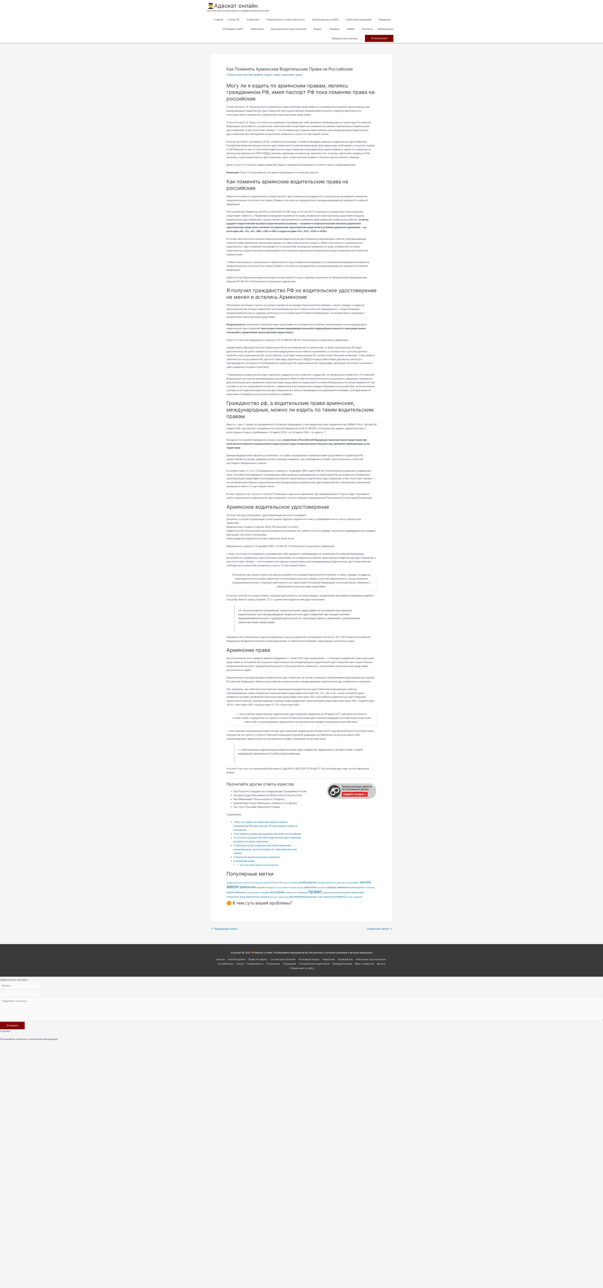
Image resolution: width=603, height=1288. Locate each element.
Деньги (381, 963)
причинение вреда (235, 897)
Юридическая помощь (345, 38)
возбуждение (308, 882)
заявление (247, 887)
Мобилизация (385, 28)
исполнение (283, 887)
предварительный (330, 893)
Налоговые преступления (371, 959)
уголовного (338, 896)
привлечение (358, 892)
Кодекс (318, 28)
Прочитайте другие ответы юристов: (259, 865)
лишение (293, 888)
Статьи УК (233, 19)
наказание (310, 887)
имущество (272, 887)
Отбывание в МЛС (232, 28)
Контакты (367, 28)
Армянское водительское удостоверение (257, 857)
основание (370, 887)
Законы (220, 959)
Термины (334, 28)
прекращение (344, 892)
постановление (300, 892)
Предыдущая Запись (224, 928)
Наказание (385, 19)
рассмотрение (297, 896)
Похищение (273, 963)
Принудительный (342, 963)
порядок (288, 892)
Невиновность (255, 963)
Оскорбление (225, 963)
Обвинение (257, 28)
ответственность (236, 892)
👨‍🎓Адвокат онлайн (232, 5)
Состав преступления (261, 883)
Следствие (253, 19)
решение (311, 897)
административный (291, 883)
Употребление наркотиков (314, 963)
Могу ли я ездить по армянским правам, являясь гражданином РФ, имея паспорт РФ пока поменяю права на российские (265, 826)
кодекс (268, 74)
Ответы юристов (237, 74)
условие (349, 897)
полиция (265, 892)
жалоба (365, 882)
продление (287, 74)
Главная (218, 19)
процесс (274, 897)
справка (320, 897)
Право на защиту (257, 959)
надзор (300, 887)
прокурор (265, 897)
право (276, 74)
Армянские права (244, 861)
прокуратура (252, 897)
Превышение (345, 959)
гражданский (323, 883)
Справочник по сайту (302, 968)
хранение (357, 897)
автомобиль (256, 74)
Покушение (289, 963)
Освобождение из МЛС (325, 19)
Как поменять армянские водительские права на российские (267, 833)
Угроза (240, 963)
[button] (379, 38)
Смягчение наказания (358, 19)
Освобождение (236, 959)
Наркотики (329, 959)
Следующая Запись (379, 928)
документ (354, 882)
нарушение (321, 887)
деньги (333, 883)
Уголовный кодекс (309, 959)
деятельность (343, 883)
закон (232, 886)
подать (256, 892)
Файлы (351, 28)
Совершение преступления (238, 883)
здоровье (261, 887)
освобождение (356, 887)
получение (277, 892)
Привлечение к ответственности (286, 19)
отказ (250, 892)
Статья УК (276, 882)
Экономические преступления (288, 28)
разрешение (283, 897)
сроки (298, 74)
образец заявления (338, 887)
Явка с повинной (364, 963)
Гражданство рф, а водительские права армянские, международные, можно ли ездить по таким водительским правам (265, 849)
